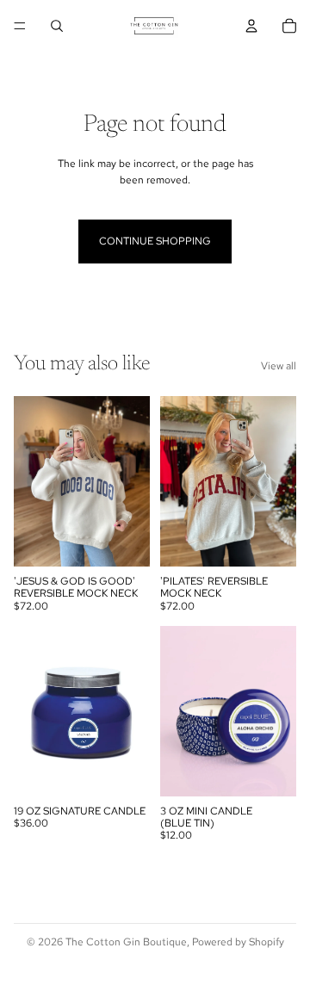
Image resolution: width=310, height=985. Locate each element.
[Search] (57, 26)
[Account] (251, 26)
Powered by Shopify (238, 942)
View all (278, 366)
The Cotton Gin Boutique (126, 942)
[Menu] (20, 26)
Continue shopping (155, 241)
